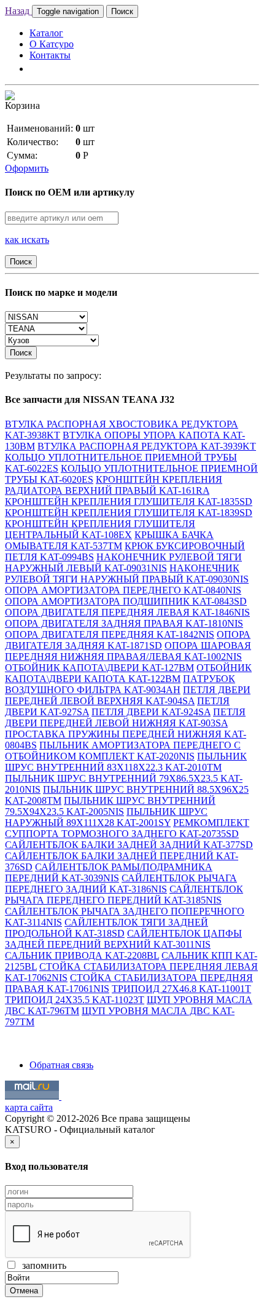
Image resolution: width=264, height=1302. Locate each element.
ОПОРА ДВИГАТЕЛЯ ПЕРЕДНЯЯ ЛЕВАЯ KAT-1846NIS (127, 612)
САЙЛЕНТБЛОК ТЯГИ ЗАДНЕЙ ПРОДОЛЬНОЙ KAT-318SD (106, 928)
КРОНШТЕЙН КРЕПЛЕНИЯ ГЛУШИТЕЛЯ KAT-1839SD (128, 512)
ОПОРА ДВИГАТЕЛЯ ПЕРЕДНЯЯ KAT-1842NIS (109, 634)
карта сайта (29, 1107)
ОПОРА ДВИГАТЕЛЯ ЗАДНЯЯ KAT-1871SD (127, 640)
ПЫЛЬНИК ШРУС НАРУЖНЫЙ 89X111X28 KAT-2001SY (106, 817)
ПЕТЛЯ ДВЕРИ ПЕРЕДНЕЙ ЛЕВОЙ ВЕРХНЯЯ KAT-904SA (127, 695)
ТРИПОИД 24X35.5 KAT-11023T (74, 999)
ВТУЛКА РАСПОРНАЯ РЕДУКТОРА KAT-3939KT (146, 446)
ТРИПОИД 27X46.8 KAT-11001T (181, 988)
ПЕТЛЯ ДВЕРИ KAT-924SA (151, 712)
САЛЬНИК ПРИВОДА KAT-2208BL (82, 955)
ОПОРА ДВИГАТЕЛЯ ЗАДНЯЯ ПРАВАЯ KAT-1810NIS (124, 623)
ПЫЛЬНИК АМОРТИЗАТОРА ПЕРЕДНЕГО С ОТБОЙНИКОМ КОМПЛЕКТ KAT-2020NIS (123, 750)
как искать (27, 239)
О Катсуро (51, 44)
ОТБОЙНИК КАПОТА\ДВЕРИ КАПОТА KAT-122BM (128, 673)
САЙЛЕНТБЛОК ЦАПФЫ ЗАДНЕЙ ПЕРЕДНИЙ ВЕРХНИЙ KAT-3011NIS (123, 939)
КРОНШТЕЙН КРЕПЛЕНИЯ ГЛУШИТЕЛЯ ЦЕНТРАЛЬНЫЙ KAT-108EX (100, 529)
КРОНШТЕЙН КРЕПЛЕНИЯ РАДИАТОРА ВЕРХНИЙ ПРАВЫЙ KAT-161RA (113, 485)
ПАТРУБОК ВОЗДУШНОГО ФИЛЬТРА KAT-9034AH (120, 684)
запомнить (41, 1265)
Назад (18, 11)
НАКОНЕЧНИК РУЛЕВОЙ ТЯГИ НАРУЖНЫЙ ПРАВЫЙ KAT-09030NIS (127, 573)
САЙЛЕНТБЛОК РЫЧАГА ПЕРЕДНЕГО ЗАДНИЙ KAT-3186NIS (121, 883)
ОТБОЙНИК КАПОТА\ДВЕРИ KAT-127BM (99, 667)
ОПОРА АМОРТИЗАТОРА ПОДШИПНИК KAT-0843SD (126, 601)
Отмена (24, 1290)
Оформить (27, 168)
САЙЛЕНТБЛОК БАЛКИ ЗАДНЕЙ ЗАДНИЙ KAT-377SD (129, 845)
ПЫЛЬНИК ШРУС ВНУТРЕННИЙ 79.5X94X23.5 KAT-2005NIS (110, 806)
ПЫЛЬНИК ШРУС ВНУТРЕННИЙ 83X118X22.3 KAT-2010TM (126, 761)
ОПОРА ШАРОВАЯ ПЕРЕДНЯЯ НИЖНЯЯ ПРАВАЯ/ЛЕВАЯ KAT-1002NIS (128, 651)
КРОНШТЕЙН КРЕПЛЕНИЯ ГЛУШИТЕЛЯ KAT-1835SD (128, 501)
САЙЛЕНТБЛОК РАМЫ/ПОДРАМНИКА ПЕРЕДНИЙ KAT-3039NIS (108, 872)
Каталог (46, 33)
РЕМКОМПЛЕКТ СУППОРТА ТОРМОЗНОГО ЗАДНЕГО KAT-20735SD (127, 828)
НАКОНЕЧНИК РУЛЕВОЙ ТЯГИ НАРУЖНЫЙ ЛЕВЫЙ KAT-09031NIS (123, 562)
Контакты (50, 55)
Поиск (122, 11)
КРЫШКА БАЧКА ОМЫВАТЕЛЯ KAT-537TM (109, 540)
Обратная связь (61, 1065)
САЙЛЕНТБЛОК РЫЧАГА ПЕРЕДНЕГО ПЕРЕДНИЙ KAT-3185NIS (124, 894)
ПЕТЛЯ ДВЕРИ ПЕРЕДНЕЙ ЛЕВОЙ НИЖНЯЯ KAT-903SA (125, 717)
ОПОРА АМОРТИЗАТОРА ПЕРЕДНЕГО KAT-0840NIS (123, 590)
